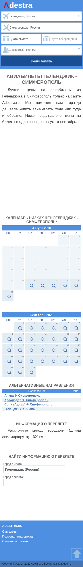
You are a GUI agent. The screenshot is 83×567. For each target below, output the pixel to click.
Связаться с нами (15, 541)
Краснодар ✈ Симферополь (26, 400)
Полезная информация (19, 536)
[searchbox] (34, 469)
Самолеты (9, 531)
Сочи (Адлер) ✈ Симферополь (28, 404)
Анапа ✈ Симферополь (22, 395)
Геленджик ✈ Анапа (19, 409)
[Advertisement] (41, 172)
